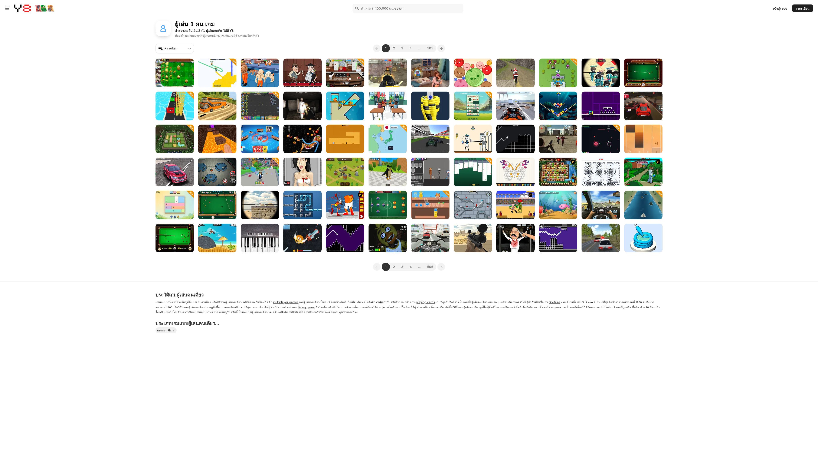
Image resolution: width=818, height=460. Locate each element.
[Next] (441, 48)
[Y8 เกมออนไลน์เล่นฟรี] (22, 8)
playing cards (425, 302)
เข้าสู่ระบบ (780, 8)
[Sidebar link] (7, 8)
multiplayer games (285, 302)
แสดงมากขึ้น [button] (164, 330)
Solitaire (554, 302)
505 (430, 48)
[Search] (357, 8)
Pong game (306, 307)
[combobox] (175, 48)
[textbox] (175, 48)
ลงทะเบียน (802, 8)
